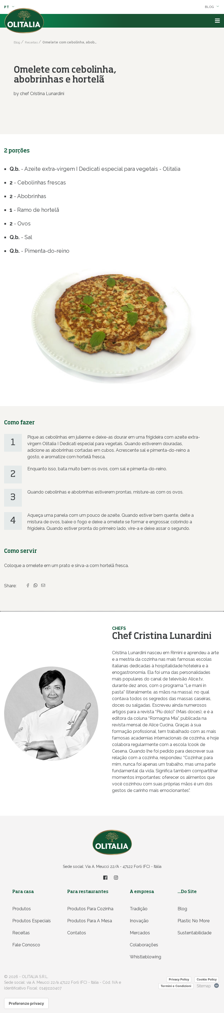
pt (7, 7)
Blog (182, 908)
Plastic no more (194, 920)
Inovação (139, 920)
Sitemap (204, 986)
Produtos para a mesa (89, 920)
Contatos (76, 932)
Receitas (21, 932)
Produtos (21, 908)
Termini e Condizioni (176, 986)
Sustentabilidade (194, 932)
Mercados (140, 932)
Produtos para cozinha (90, 908)
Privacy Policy (179, 979)
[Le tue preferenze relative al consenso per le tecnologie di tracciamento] (26, 1003)
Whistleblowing (145, 956)
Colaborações (144, 944)
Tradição (139, 908)
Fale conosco (26, 944)
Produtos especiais (31, 920)
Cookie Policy (207, 979)
